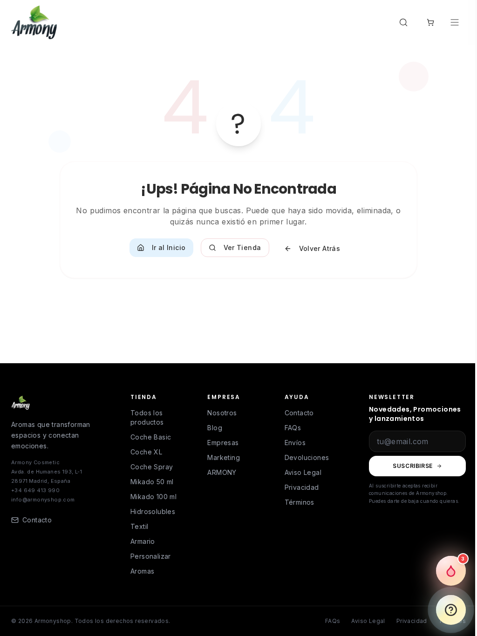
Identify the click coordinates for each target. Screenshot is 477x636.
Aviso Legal (303, 472)
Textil (139, 526)
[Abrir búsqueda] (405, 22)
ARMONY (221, 472)
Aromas (142, 571)
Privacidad (302, 487)
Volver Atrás (320, 248)
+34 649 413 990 (35, 490)
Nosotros (222, 413)
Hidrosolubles (152, 511)
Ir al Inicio (169, 247)
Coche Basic (150, 437)
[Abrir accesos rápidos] (451, 610)
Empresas (222, 443)
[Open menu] (455, 22)
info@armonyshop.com (43, 499)
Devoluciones (307, 457)
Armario (142, 541)
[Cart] (430, 22)
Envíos (295, 443)
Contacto (299, 413)
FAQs (293, 428)
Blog (214, 428)
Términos (299, 502)
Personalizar (150, 556)
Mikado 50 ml (152, 482)
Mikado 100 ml (153, 497)
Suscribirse (413, 465)
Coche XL (146, 452)
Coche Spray (151, 467)
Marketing (223, 457)
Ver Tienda (242, 247)
